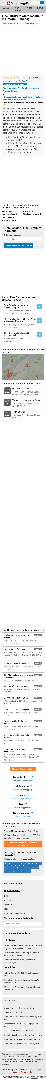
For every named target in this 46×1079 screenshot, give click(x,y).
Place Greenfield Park (18, 1030)
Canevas (13, 1012)
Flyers (28, 8)
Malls (6, 8)
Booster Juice (9, 904)
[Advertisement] (23, 49)
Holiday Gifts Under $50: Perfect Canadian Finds (21, 974)
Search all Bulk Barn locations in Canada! (23, 844)
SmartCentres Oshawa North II (22, 1039)
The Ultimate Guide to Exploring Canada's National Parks (21, 981)
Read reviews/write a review (14, 84)
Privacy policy (27, 1072)
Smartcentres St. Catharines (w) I (21, 1025)
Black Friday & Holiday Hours (15, 1069)
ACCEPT (34, 1077)
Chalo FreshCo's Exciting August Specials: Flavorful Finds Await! (21, 954)
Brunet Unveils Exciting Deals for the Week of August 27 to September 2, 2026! (23, 947)
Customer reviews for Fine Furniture (18, 81)
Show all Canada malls (22, 769)
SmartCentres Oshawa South (21, 1043)
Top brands (17, 9)
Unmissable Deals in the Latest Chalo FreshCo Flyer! (19, 961)
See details (42, 1077)
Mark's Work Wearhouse (14, 913)
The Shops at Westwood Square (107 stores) (23, 102)
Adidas (7, 896)
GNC (6, 909)
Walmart (7, 900)
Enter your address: (13, 235)
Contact (32, 1069)
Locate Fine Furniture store (17, 245)
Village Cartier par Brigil (19, 1008)
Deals (40, 8)
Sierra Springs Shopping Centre (23, 1035)
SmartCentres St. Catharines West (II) (23, 1018)
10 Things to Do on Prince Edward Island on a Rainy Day (23, 988)
